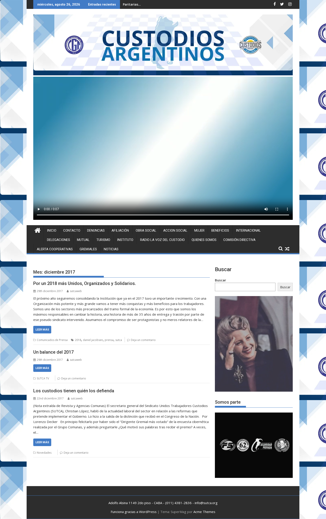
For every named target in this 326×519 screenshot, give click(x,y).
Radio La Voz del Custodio (162, 240)
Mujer (199, 230)
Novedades (44, 453)
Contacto (71, 230)
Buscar (220, 280)
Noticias (111, 249)
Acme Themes (204, 511)
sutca (118, 340)
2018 (78, 340)
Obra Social (146, 230)
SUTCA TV (43, 378)
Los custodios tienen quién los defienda (73, 390)
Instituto (125, 240)
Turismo (103, 240)
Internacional (248, 230)
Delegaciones (58, 240)
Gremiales (88, 249)
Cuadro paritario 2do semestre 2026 (151, 4)
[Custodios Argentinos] (37, 229)
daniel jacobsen (93, 340)
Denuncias (96, 230)
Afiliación (120, 230)
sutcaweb (76, 291)
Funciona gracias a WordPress (134, 511)
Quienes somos (204, 240)
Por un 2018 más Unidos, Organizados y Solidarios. (84, 283)
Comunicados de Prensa (52, 340)
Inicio (51, 230)
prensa (109, 340)
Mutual (83, 240)
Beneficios (220, 230)
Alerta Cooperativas (55, 249)
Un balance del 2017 (53, 352)
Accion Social (175, 230)
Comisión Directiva (239, 240)
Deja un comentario (143, 340)
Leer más (42, 329)
